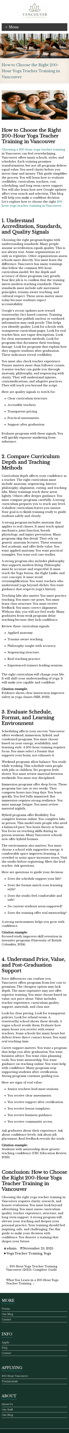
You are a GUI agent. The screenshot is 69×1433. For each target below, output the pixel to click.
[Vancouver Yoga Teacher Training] (34, 4)
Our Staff (7, 1409)
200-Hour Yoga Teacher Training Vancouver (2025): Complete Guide (31, 1268)
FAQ (4, 1347)
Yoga (47, 1253)
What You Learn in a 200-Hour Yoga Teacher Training (32, 1281)
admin (12, 1248)
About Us (7, 1404)
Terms (6, 1308)
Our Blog (7, 1314)
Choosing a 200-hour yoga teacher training (33, 149)
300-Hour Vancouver (15, 1375)
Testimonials (10, 1381)
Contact (6, 1319)
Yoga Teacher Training (24, 1253)
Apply (5, 1342)
